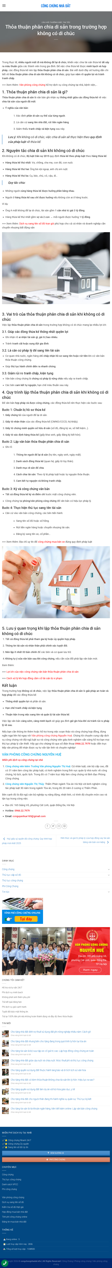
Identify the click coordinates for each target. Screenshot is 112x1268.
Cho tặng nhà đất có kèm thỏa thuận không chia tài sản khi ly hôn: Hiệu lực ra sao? (52, 1079)
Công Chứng (67, 1261)
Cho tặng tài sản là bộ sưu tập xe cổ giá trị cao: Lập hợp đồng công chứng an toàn (52, 1051)
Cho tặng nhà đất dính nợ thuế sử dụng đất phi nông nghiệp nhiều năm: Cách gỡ (51, 1031)
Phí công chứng (57, 1160)
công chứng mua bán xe (51, 541)
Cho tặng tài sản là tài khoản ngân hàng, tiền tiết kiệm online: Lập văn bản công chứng (54, 1108)
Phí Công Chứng (10, 886)
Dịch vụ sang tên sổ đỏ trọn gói (36, 223)
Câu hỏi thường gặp (52, 22)
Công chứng (8, 869)
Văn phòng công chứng (32, 84)
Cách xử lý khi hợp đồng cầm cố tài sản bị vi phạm (34, 678)
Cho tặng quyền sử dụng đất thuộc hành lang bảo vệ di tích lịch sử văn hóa (48, 1070)
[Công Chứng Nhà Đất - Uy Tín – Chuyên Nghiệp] (56, 5)
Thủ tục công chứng (12, 880)
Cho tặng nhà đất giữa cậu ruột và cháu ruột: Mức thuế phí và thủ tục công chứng (52, 1060)
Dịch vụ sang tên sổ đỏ (13, 1202)
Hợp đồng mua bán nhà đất (15, 1212)
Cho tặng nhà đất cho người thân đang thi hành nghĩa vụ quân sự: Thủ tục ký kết (51, 1099)
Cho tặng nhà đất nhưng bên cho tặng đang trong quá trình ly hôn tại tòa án (48, 1041)
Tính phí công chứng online (14, 1217)
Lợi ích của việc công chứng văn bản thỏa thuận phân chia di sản (42, 671)
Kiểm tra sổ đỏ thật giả (12, 1207)
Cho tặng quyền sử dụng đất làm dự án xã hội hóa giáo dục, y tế (43, 1089)
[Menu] (4, 5)
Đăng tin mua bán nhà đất (14, 1221)
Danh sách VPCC (10, 1184)
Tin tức (66, 22)
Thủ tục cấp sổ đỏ (11, 875)
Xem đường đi (57, 1153)
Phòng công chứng (82, 1261)
